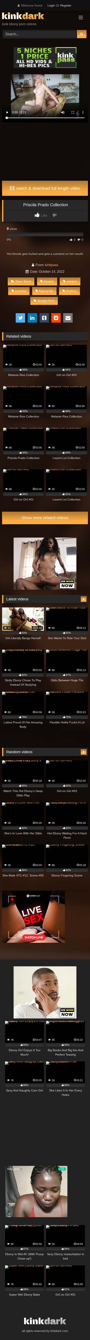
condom (72, 281)
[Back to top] (77, 1328)
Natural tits (46, 291)
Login (51, 5)
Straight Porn (46, 300)
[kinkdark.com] (37, 17)
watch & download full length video (47, 188)
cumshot (20, 291)
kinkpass (51, 265)
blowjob (49, 281)
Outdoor (71, 291)
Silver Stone (23, 281)
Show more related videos (45, 517)
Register (65, 5)
